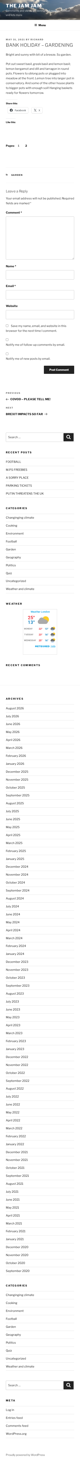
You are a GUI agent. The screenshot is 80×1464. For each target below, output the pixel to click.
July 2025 (12, 811)
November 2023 (17, 970)
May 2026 (13, 732)
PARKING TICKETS (19, 485)
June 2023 (13, 1009)
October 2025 (15, 787)
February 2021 (15, 1231)
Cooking (11, 525)
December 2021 (17, 1152)
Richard (36, 39)
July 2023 (12, 1001)
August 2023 (15, 993)
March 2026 (14, 748)
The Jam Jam (24, 6)
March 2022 (14, 1128)
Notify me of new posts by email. (28, 358)
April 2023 (13, 1025)
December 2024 (17, 866)
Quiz (9, 573)
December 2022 (17, 1057)
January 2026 (15, 764)
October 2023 (15, 977)
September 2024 (18, 890)
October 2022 (15, 1073)
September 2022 (17, 1081)
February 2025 (16, 851)
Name (11, 266)
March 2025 (14, 843)
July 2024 (12, 906)
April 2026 (13, 740)
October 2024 (15, 882)
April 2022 (13, 1120)
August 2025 (15, 803)
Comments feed (17, 1426)
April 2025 (13, 835)
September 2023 (18, 985)
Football (11, 541)
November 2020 (17, 1255)
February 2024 (16, 946)
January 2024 (15, 954)
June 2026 (13, 724)
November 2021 (17, 1160)
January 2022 (15, 1144)
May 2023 (13, 1017)
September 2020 (18, 1271)
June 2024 (13, 914)
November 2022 (17, 1065)
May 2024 (13, 922)
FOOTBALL (13, 462)
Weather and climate (20, 589)
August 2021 (14, 1184)
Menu (42, 25)
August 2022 (15, 1088)
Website (12, 306)
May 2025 (13, 827)
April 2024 (13, 930)
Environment (15, 533)
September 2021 (17, 1176)
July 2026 (12, 716)
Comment (14, 212)
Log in (10, 1410)
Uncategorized (16, 581)
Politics (11, 565)
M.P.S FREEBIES (16, 470)
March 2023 (14, 1033)
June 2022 (13, 1104)
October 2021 (15, 1168)
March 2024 (14, 938)
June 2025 (13, 819)
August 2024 (15, 898)
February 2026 (16, 756)
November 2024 (17, 874)
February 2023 (16, 1041)
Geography (13, 557)
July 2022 (12, 1096)
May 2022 (12, 1112)
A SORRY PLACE (17, 477)
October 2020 (15, 1263)
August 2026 (15, 708)
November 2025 (17, 779)
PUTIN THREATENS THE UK (25, 493)
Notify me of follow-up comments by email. (35, 345)
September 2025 (18, 795)
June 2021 (13, 1199)
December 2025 (17, 771)
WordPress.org (16, 1434)
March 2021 (14, 1223)
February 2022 (16, 1136)
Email (11, 286)
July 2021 (12, 1191)
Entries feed (14, 1418)
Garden (17, 175)
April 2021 (13, 1215)
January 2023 (15, 1049)
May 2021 (12, 1207)
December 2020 (17, 1247)
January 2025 (15, 859)
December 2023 (17, 962)
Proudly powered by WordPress (25, 1454)
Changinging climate (20, 517)
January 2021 (15, 1239)
